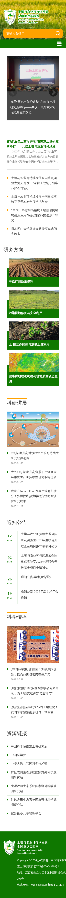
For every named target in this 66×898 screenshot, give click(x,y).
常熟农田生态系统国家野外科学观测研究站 (34, 802)
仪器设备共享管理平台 (26, 813)
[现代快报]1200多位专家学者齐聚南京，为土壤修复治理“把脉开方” (35, 690)
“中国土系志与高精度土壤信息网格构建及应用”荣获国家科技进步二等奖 (34, 215)
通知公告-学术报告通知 (36, 577)
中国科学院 (18, 755)
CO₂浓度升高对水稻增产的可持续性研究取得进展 (35, 455)
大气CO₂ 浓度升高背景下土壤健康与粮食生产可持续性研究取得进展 (34, 474)
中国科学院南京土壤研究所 (29, 746)
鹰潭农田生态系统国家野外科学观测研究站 (34, 788)
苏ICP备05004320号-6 (46, 866)
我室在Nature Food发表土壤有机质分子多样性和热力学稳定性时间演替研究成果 (34, 496)
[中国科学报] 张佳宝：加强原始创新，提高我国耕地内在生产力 (33, 671)
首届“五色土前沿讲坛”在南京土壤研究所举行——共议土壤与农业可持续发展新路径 (33, 144)
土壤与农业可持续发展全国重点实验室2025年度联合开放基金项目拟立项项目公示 (39, 540)
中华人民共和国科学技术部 (29, 763)
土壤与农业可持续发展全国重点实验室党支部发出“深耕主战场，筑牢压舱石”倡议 (34, 183)
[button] (53, 92)
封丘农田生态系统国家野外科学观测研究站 (34, 775)
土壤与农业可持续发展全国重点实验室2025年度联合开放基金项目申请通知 (39, 561)
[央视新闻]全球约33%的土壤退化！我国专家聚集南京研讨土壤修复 (34, 709)
